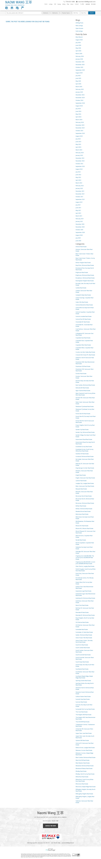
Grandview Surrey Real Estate (84, 446)
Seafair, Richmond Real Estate (84, 635)
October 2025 (79, 67)
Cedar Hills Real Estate (82, 302)
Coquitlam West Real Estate (83, 345)
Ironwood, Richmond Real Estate (85, 456)
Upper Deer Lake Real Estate (84, 733)
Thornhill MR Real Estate (82, 722)
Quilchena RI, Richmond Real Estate (85, 598)
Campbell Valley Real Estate (83, 295)
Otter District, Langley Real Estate (85, 566)
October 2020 (79, 229)
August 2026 (79, 40)
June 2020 (78, 241)
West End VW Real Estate (82, 760)
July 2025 (78, 75)
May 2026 (78, 48)
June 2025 (78, 78)
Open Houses (79, 28)
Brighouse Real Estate (82, 272)
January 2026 (79, 59)
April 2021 (78, 213)
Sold (55, 4)
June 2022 (78, 174)
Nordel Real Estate (81, 540)
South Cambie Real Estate (83, 647)
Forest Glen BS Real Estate (83, 413)
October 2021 (79, 196)
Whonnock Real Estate (82, 784)
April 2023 (78, 147)
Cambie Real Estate (81, 288)
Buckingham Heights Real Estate (85, 281)
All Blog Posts (79, 23)
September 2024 (80, 103)
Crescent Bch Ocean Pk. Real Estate (85, 355)
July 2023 (78, 139)
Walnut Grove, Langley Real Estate (85, 747)
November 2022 (80, 161)
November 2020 (80, 227)
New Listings (79, 25)
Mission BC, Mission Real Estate (84, 528)
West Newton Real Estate (83, 763)
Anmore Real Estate (81, 246)
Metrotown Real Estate (82, 514)
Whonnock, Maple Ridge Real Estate (86, 786)
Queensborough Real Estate (83, 591)
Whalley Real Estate (81, 771)
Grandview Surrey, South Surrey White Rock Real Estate (84, 450)
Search (92, 12)
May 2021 (78, 210)
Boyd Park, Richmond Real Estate (85, 265)
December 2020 (80, 224)
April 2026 (78, 51)
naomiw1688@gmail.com (68, 843)
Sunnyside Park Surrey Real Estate (85, 709)
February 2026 (80, 56)
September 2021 (80, 199)
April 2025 (78, 84)
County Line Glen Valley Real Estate (85, 352)
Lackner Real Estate (81, 480)
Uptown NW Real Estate (82, 740)
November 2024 (80, 97)
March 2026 (79, 53)
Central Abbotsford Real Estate (84, 305)
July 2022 (78, 172)
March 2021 (79, 216)
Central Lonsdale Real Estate (83, 316)
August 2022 (79, 169)
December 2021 (80, 191)
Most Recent (79, 37)
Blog (68, 4)
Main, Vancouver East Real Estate (85, 486)
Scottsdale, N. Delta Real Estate (84, 632)
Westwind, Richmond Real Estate (85, 766)
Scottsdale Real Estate (82, 629)
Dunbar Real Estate (81, 373)
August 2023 (79, 136)
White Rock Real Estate (82, 777)
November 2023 (80, 128)
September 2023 (80, 133)
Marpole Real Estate (81, 489)
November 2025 (80, 64)
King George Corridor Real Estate (85, 468)
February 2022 (80, 185)
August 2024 (79, 106)
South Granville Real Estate (83, 655)
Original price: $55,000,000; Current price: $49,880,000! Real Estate (85, 562)
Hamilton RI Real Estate (82, 454)
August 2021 (79, 202)
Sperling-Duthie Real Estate (83, 680)
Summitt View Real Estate (83, 699)
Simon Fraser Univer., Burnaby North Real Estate (84, 641)
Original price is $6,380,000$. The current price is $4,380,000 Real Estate (85, 557)
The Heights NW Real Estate (83, 714)
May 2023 (78, 144)
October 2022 (79, 163)
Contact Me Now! (50, 826)
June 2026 (78, 45)
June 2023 (78, 141)
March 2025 (79, 86)
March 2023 (79, 150)
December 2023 (80, 125)
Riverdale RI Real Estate (82, 612)
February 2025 (80, 89)
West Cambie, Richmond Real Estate (85, 757)
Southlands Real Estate (82, 669)
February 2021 (80, 218)
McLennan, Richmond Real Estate (85, 503)
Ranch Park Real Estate (82, 605)
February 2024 (80, 122)
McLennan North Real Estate (84, 496)
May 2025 (78, 81)
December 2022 (80, 158)
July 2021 (78, 205)
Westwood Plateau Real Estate (84, 768)
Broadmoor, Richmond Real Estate (85, 278)
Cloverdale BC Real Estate (83, 322)
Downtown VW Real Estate (83, 366)
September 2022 (80, 166)
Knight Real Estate (81, 475)
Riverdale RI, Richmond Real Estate (85, 615)
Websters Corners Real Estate (84, 750)
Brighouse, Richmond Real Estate (85, 275)
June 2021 (78, 207)
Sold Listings (79, 31)
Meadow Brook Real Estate (83, 511)
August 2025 (79, 73)
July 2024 (78, 108)
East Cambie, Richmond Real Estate (85, 385)
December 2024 (80, 95)
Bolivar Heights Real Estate (83, 262)
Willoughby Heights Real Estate (84, 794)
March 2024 (79, 119)
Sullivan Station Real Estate (83, 696)
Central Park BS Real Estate (83, 319)
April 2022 (78, 180)
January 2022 (79, 188)
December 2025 (80, 62)
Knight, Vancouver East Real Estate (85, 478)
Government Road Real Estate (84, 439)
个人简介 (82, 4)
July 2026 (78, 42)
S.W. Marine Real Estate (82, 622)
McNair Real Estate (81, 506)
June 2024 (78, 111)
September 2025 (80, 70)
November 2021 (80, 194)
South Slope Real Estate (82, 662)
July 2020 (78, 238)
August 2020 (79, 235)
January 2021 (79, 221)
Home (45, 4)
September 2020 (80, 232)
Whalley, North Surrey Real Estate (85, 774)
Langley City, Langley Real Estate (85, 483)
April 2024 (78, 117)
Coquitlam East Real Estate (83, 338)
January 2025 (79, 92)
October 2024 (79, 100)
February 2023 (80, 152)
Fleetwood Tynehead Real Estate (85, 406)
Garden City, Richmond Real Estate (85, 432)
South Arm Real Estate (82, 645)
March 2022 (79, 183)
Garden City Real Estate (82, 429)
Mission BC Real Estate (82, 526)
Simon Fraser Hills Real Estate (84, 638)
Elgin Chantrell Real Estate (83, 390)
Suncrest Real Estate (81, 702)
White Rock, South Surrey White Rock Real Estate (84, 780)
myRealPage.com (51, 850)
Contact (77, 4)
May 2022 (78, 177)
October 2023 (79, 130)
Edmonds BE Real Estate (82, 388)
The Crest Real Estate (82, 712)
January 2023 (79, 155)
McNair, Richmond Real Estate (84, 508)
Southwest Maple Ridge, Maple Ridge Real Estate (84, 677)
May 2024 (78, 114)
